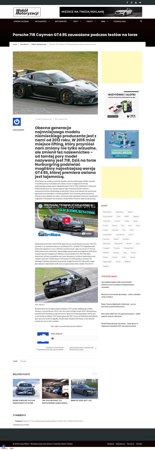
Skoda (133, 253)
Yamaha (105, 266)
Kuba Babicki (18, 130)
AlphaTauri (119, 212)
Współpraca (120, 444)
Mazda (116, 239)
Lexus (131, 234)
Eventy (90, 21)
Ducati (105, 225)
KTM (132, 230)
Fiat (122, 225)
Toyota (132, 257)
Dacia (135, 221)
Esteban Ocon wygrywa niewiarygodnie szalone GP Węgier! (50, 348)
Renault (116, 253)
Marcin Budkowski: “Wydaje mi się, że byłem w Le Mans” (81, 348)
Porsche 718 (50, 244)
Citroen (117, 221)
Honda (105, 230)
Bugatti (136, 216)
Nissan (129, 243)
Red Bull (106, 253)
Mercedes (106, 243)
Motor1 (41, 305)
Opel (137, 243)
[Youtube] (136, 2)
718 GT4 (92, 244)
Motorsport (61, 21)
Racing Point (128, 248)
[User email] (53, 338)
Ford (130, 225)
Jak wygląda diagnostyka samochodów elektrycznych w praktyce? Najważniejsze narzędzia (117, 284)
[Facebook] (127, 2)
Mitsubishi (118, 243)
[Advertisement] (121, 67)
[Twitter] (140, 2)
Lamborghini (107, 234)
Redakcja (110, 444)
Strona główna (21, 21)
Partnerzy (130, 444)
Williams (127, 262)
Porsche (23, 361)
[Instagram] (132, 2)
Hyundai (115, 230)
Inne (103, 21)
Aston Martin (107, 216)
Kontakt (139, 444)
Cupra (127, 221)
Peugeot (106, 248)
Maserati (106, 239)
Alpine (130, 212)
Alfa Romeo (107, 212)
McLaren (126, 239)
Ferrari (114, 225)
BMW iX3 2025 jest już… (82, 400)
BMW (127, 216)
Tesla (123, 257)
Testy (75, 21)
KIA (124, 230)
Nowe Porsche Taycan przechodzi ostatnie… (24, 401)
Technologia (119, 21)
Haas (138, 225)
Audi (118, 216)
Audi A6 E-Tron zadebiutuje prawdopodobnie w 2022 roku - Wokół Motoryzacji (53, 421)
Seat (125, 253)
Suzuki (115, 257)
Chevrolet (106, 221)
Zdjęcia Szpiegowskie (44, 119)
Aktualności (41, 21)
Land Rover (120, 234)
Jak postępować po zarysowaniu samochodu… (55, 401)
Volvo (118, 262)
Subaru (105, 257)
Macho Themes (67, 444)
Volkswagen (107, 262)
